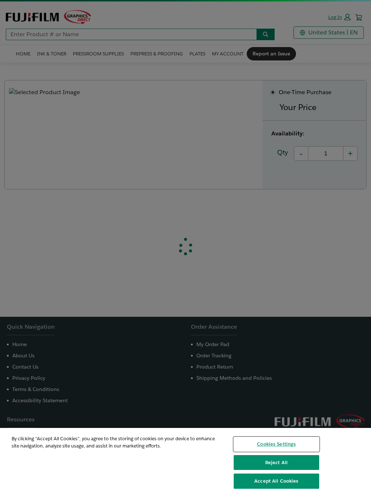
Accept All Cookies (276, 481)
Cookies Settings (276, 444)
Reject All (276, 462)
